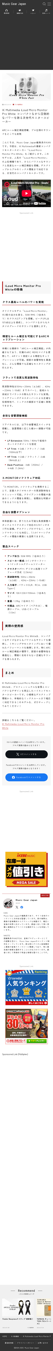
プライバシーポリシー (25, 1343)
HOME (4, 1336)
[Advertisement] (26, 43)
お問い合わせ (43, 1343)
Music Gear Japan (14, 4)
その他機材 (18, 104)
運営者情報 (9, 1343)
